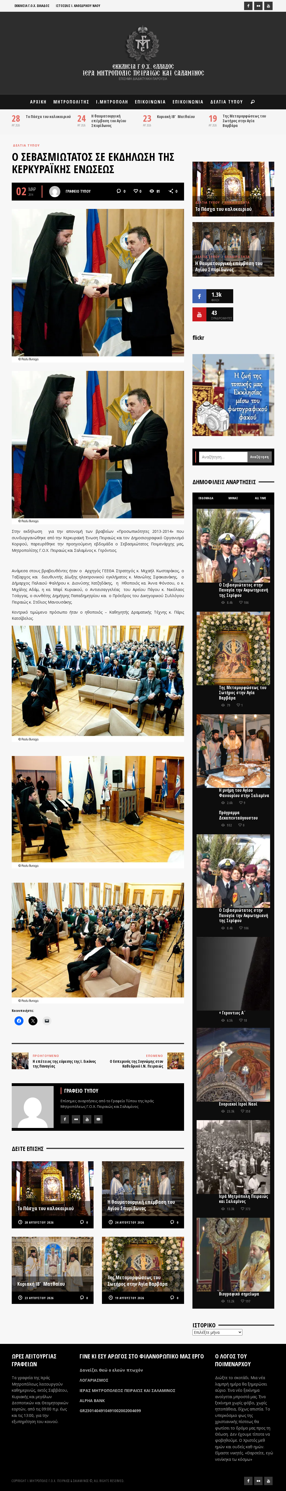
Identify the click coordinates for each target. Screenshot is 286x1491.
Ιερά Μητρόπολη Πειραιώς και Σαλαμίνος (243, 1198)
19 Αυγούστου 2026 (129, 1298)
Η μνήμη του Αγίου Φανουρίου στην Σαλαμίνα (244, 792)
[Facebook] (248, 6)
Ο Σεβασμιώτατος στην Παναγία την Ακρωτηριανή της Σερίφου (243, 590)
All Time (260, 498)
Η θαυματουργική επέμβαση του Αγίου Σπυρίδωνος (108, 121)
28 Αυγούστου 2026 (39, 1222)
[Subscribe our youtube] (199, 314)
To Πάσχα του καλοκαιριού (48, 116)
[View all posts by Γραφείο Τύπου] (54, 191)
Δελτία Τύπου (26, 145)
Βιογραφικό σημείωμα (239, 1294)
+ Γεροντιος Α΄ (232, 1013)
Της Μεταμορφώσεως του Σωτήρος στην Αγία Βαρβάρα (244, 121)
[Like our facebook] (199, 296)
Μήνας (233, 498)
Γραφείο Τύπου (78, 191)
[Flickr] (258, 6)
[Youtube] (268, 6)
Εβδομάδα (206, 498)
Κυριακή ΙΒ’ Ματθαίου (176, 116)
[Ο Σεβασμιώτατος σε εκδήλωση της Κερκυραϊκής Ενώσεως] (98, 285)
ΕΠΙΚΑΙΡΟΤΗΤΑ (237, 202)
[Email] (98, 1119)
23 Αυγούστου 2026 (39, 1298)
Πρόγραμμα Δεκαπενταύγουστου (238, 815)
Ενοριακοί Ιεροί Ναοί (238, 1104)
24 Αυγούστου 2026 (129, 1222)
